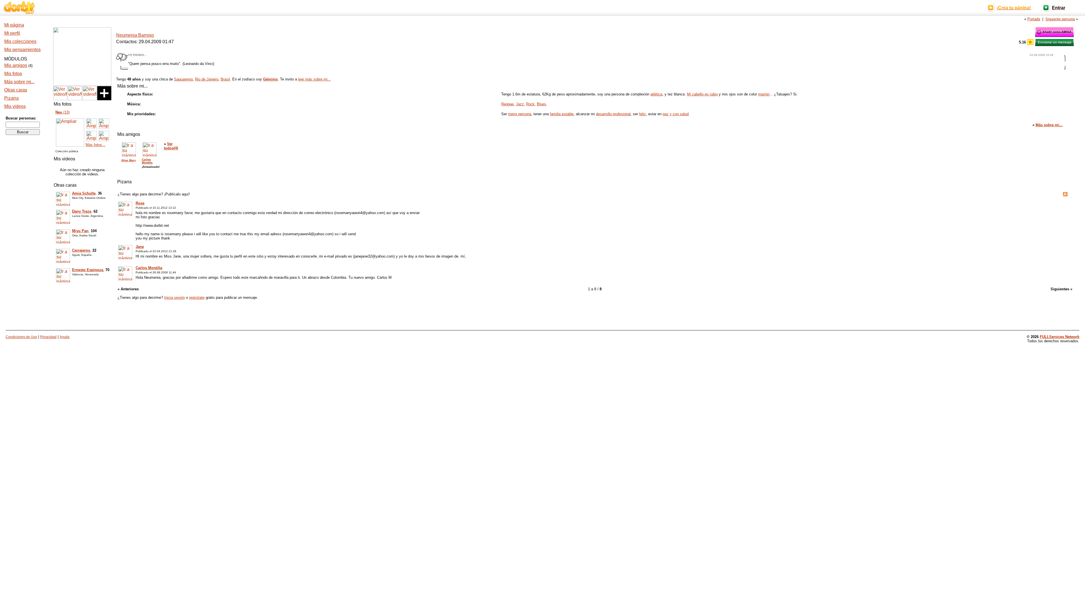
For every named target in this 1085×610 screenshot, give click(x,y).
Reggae (507, 104)
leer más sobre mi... (314, 79)
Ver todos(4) (171, 146)
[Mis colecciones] (82, 84)
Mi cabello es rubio (702, 94)
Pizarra (11, 98)
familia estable (562, 114)
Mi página (14, 25)
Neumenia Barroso (135, 35)
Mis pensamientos (22, 49)
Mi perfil (12, 33)
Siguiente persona (1060, 19)
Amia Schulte (84, 193)
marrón (763, 94)
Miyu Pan (80, 231)
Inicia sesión (174, 297)
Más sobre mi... (19, 81)
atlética (656, 94)
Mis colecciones (20, 41)
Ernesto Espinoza (87, 270)
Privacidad (48, 337)
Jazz (520, 104)
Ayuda (65, 337)
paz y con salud (676, 114)
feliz (642, 114)
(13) (62, 112)
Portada (1033, 19)
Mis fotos (13, 73)
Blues (541, 104)
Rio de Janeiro (206, 79)
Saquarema (183, 79)
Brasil (225, 79)
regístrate (197, 297)
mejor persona (519, 114)
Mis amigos (15, 65)
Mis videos (15, 106)
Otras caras (15, 90)
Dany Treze (81, 211)
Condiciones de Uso (21, 337)
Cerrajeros (81, 250)
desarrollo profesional (613, 114)
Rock (530, 104)
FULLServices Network (1059, 337)
